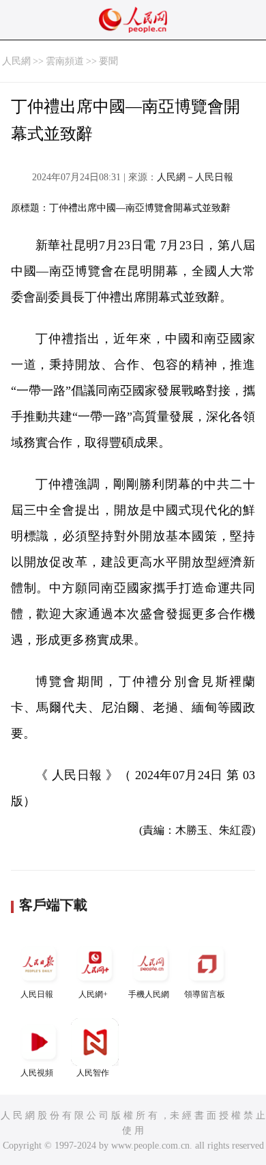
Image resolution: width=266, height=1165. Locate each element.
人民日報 (36, 994)
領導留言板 (204, 994)
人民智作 (92, 1073)
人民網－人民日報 (195, 177)
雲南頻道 (65, 61)
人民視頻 (36, 1073)
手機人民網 (148, 994)
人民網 (16, 61)
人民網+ (93, 994)
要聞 (108, 61)
